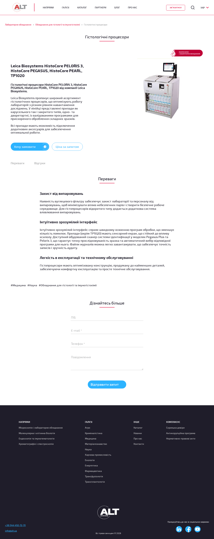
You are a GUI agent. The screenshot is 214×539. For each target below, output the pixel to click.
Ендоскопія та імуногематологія (37, 438)
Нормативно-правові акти (180, 438)
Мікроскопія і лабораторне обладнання (41, 427)
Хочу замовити (25, 146)
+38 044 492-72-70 (15, 525)
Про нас (138, 438)
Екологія (90, 460)
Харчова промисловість (98, 454)
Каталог (82, 7)
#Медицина (18, 285)
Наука (88, 449)
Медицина (90, 438)
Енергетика (91, 465)
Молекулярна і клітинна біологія (37, 433)
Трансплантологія (95, 481)
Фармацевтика (93, 471)
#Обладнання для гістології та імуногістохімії (68, 285)
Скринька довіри (175, 427)
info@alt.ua (11, 530)
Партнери (100, 7)
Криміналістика (93, 433)
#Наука (32, 285)
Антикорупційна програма (180, 433)
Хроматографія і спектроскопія (36, 443)
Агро (87, 427)
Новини (138, 433)
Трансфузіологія (94, 476)
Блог (117, 7)
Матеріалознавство (96, 443)
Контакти (139, 443)
